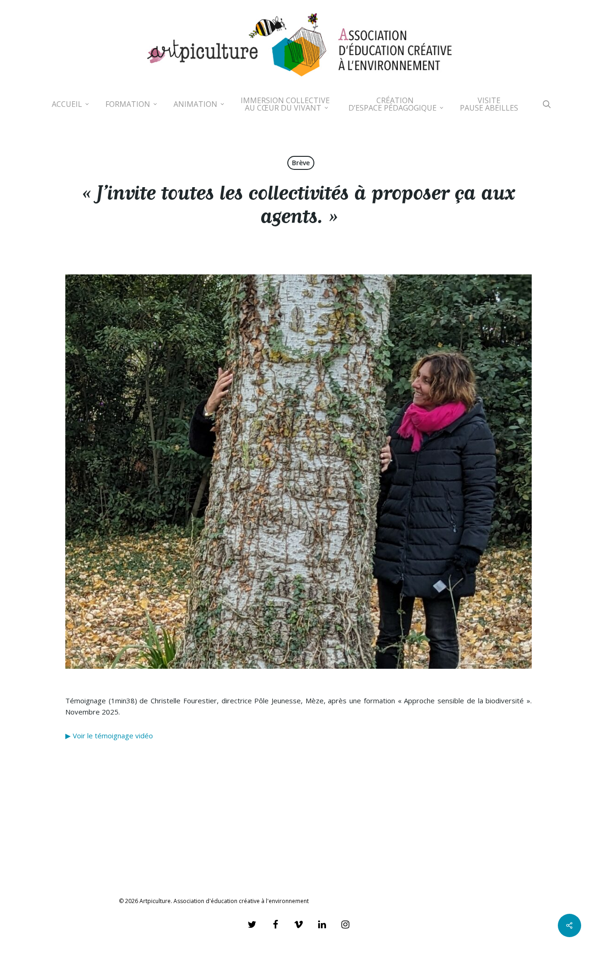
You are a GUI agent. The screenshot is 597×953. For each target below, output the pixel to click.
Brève (301, 162)
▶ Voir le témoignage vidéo (109, 735)
